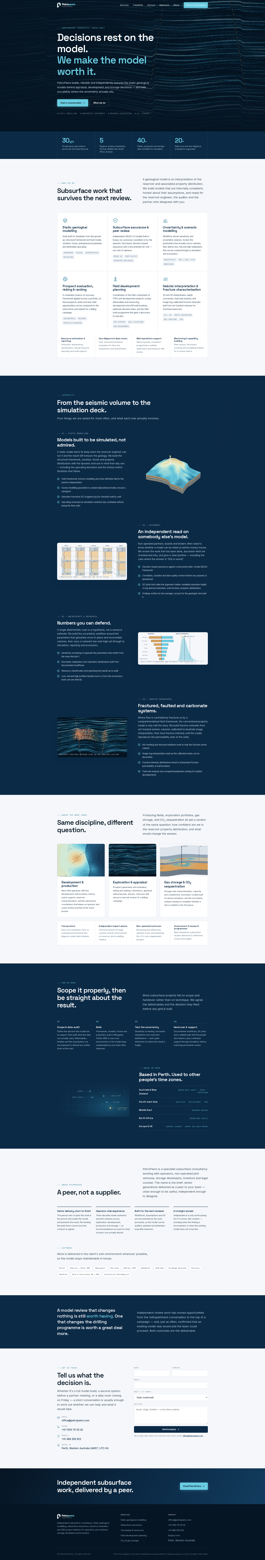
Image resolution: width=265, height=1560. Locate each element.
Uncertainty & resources (132, 1530)
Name (136, 1368)
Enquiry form (174, 1535)
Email (137, 1380)
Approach (164, 5)
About (176, 5)
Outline (138, 1404)
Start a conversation (196, 5)
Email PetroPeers (192, 1486)
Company (176, 1368)
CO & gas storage (130, 1540)
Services (124, 5)
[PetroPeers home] (66, 5)
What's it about (142, 1392)
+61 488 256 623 (71, 1439)
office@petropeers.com (75, 1420)
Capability (138, 5)
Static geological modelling (133, 1520)
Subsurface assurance (131, 1525)
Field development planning (134, 1535)
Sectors (151, 5)
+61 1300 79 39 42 (72, 1429)
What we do (99, 103)
